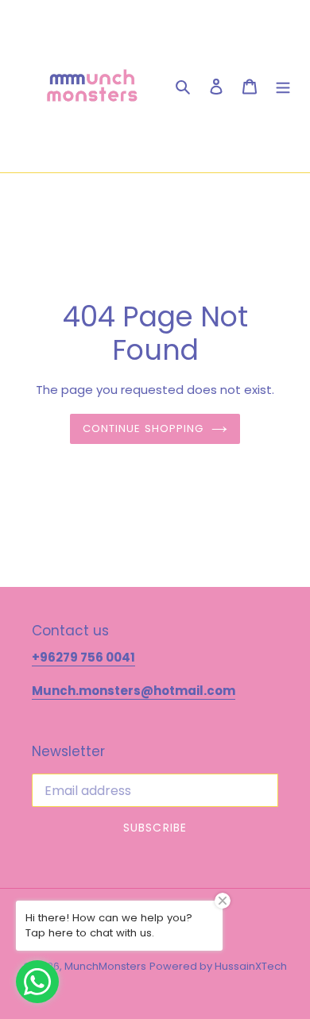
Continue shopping (143, 428)
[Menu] (283, 86)
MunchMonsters (105, 966)
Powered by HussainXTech (218, 966)
